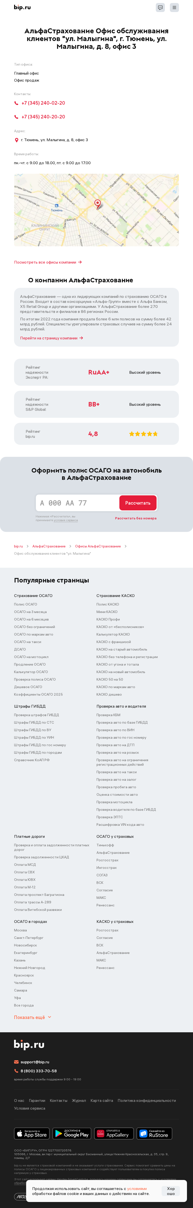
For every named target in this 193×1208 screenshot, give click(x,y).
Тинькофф (105, 845)
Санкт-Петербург (28, 937)
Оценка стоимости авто (117, 794)
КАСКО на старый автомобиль (121, 649)
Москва (20, 930)
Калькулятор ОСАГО (31, 672)
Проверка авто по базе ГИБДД (122, 722)
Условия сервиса (29, 1108)
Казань (20, 960)
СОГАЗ (102, 875)
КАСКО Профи (108, 619)
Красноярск (24, 975)
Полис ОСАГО (25, 604)
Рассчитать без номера (136, 518)
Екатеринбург (25, 952)
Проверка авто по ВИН (115, 730)
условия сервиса (66, 520)
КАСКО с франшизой (113, 642)
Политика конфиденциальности (147, 1100)
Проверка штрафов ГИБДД (36, 715)
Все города (24, 1005)
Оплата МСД (25, 864)
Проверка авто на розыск (117, 752)
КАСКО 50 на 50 (109, 679)
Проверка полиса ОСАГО (35, 679)
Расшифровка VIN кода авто (120, 824)
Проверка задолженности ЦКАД (41, 857)
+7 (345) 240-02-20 (43, 103)
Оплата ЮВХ (24, 879)
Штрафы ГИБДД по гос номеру (40, 745)
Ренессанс (105, 905)
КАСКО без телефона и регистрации (127, 657)
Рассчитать (138, 503)
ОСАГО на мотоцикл (31, 657)
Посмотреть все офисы (45, 262)
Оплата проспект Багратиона (39, 894)
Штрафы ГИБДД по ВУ (32, 730)
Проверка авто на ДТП (115, 745)
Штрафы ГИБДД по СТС (34, 722)
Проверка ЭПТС (109, 817)
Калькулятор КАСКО (113, 634)
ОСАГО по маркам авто (33, 634)
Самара (20, 990)
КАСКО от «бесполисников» (120, 627)
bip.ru (18, 546)
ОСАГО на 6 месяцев (31, 619)
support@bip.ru (35, 1061)
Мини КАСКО (107, 612)
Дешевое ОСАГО (28, 687)
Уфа (17, 997)
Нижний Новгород (29, 967)
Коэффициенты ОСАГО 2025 (38, 694)
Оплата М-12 (25, 887)
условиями (137, 1188)
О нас (19, 1100)
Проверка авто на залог (116, 779)
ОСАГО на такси (27, 642)
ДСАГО (20, 649)
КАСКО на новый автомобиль (120, 672)
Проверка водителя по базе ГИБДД (126, 809)
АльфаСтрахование (49, 546)
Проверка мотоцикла (114, 802)
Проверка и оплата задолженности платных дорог (51, 847)
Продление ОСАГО (30, 664)
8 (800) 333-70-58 (39, 1070)
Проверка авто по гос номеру (121, 737)
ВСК (99, 882)
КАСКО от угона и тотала (117, 664)
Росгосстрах (107, 860)
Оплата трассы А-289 (32, 902)
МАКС (101, 897)
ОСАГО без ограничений (34, 627)
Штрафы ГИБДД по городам (38, 752)
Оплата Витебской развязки (38, 909)
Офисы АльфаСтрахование (98, 546)
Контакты (58, 1100)
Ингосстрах (106, 867)
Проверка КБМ (108, 715)
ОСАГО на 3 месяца (30, 612)
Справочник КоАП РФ (32, 760)
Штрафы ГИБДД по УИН (34, 737)
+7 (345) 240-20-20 (43, 117)
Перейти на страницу (48, 337)
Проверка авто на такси (116, 772)
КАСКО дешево (109, 694)
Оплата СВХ (24, 872)
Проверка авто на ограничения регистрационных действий (122, 762)
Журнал (79, 1100)
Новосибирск (25, 945)
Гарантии (37, 1100)
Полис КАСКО (107, 604)
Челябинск (23, 982)
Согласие (104, 890)
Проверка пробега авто (116, 787)
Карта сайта (101, 1100)
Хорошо (171, 1191)
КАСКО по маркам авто (115, 687)
